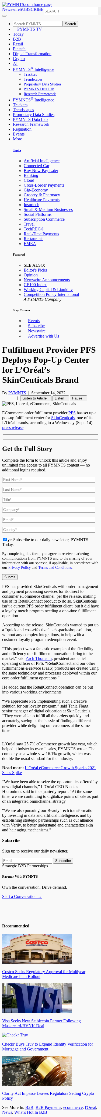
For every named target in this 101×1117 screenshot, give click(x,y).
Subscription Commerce (44, 219)
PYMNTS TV (29, 29)
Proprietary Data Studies (42, 84)
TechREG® (34, 229)
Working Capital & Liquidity (48, 289)
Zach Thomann (39, 658)
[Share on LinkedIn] (10, 398)
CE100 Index (35, 284)
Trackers (30, 74)
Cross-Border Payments (44, 185)
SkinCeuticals (63, 417)
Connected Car (36, 165)
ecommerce (73, 1107)
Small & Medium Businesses (48, 209)
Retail (18, 44)
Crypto (19, 58)
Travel (29, 224)
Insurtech (31, 204)
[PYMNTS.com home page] (27, 4)
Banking (31, 175)
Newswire (11, 9)
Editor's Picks (35, 270)
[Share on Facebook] (3, 398)
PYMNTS (17, 393)
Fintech (19, 49)
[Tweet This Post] (7, 398)
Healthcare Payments (42, 199)
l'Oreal (90, 1107)
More (18, 139)
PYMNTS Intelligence (33, 69)
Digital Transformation (32, 53)
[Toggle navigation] (4, 15)
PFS (72, 413)
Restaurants (33, 238)
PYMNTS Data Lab (39, 89)
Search (70, 24)
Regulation (22, 129)
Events (19, 134)
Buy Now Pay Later (41, 170)
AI (15, 63)
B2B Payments (48, 1107)
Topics (17, 150)
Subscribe (36, 325)
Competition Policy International (51, 294)
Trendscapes (33, 79)
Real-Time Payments (41, 234)
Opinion (31, 275)
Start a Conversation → (22, 896)
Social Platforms (37, 214)
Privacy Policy (19, 567)
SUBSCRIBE (32, 9)
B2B (17, 39)
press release (12, 427)
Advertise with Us (43, 336)
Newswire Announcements (47, 279)
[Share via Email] (13, 398)
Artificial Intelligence (42, 160)
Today (18, 34)
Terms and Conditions (55, 567)
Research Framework (40, 94)
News (7, 1112)
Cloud (29, 180)
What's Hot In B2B (30, 1112)
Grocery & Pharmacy (42, 195)
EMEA (30, 243)
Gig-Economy (36, 190)
